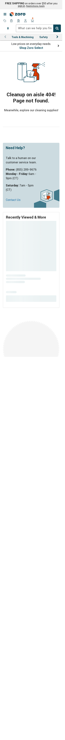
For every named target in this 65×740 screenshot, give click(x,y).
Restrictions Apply (35, 6)
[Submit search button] (57, 28)
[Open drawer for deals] (4, 21)
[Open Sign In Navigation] (25, 21)
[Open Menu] (4, 14)
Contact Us (13, 200)
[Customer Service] (18, 21)
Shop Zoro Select (31, 48)
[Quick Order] (11, 21)
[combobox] (38, 28)
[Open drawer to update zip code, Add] (7, 28)
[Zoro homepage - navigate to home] (17, 14)
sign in (21, 6)
